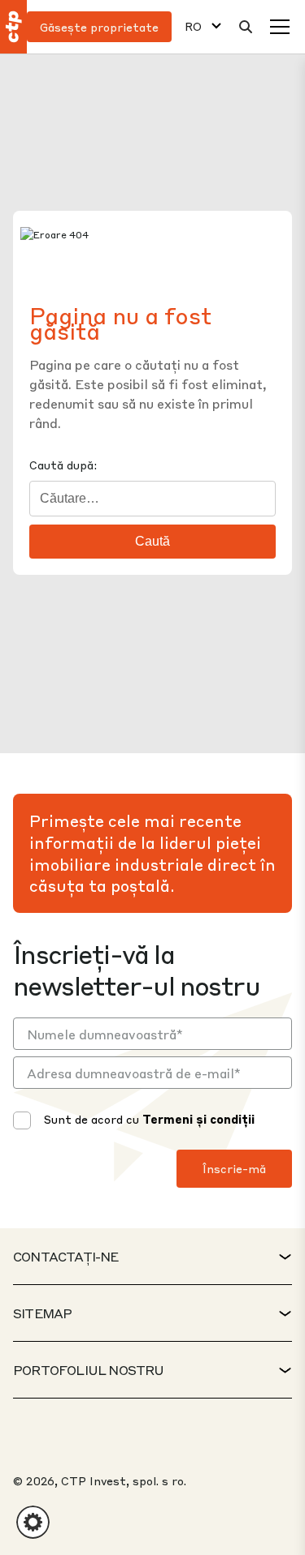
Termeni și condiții (198, 1119)
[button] (33, 1522)
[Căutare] (245, 26)
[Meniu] (280, 26)
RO (193, 26)
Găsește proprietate (99, 26)
